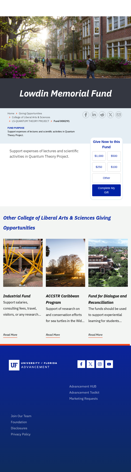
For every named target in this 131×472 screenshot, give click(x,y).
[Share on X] (111, 118)
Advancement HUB (82, 386)
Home (11, 113)
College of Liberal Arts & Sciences (31, 117)
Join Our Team (21, 416)
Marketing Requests (83, 398)
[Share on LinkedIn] (95, 118)
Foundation (19, 422)
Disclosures (19, 428)
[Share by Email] (119, 118)
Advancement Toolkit (84, 392)
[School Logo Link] (35, 365)
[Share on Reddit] (103, 118)
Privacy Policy (21, 434)
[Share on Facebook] (87, 118)
